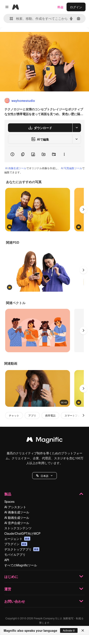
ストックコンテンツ (18, 528)
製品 (7, 493)
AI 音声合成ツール (16, 523)
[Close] (82, 630)
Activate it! (69, 630)
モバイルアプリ (14, 554)
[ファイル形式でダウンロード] (76, 127)
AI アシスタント (15, 507)
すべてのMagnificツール (20, 565)
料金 (60, 7)
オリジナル (30, 37)
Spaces (9, 501)
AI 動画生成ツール (16, 517)
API (6, 560)
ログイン (76, 7)
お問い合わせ (14, 601)
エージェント (16, 538)
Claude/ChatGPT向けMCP (22, 533)
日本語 (44, 476)
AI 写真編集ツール (71, 168)
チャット (14, 415)
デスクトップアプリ (21, 549)
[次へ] (83, 209)
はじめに (11, 576)
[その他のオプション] (64, 154)
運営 (7, 588)
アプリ (32, 415)
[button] (44, 475)
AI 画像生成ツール (15, 168)
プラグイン (15, 544)
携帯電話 (50, 415)
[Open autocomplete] (10, 18)
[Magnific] (44, 440)
